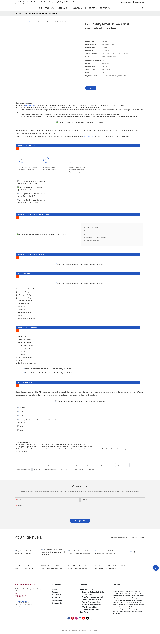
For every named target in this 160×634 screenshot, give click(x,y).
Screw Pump (19, 465)
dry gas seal (49, 465)
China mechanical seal (77, 469)
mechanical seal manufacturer (63, 465)
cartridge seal (64, 469)
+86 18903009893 (140, 2)
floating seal (133, 537)
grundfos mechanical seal (107, 465)
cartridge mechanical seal (50, 469)
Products (141, 537)
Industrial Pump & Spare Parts (119, 537)
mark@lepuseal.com (21, 601)
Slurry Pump (39, 465)
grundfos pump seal (123, 465)
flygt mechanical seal (92, 465)
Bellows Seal (29, 105)
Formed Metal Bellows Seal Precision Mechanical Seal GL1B (78, 567)
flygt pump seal (79, 465)
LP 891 (123, 566)
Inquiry (91, 88)
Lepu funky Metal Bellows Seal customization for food (41, 13)
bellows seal (37, 469)
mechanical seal (89, 136)
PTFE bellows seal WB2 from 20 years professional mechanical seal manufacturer (53, 567)
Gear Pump (29, 465)
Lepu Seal (18, 13)
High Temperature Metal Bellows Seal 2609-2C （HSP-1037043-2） (107, 567)
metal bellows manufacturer (23, 469)
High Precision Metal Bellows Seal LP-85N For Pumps (25, 567)
